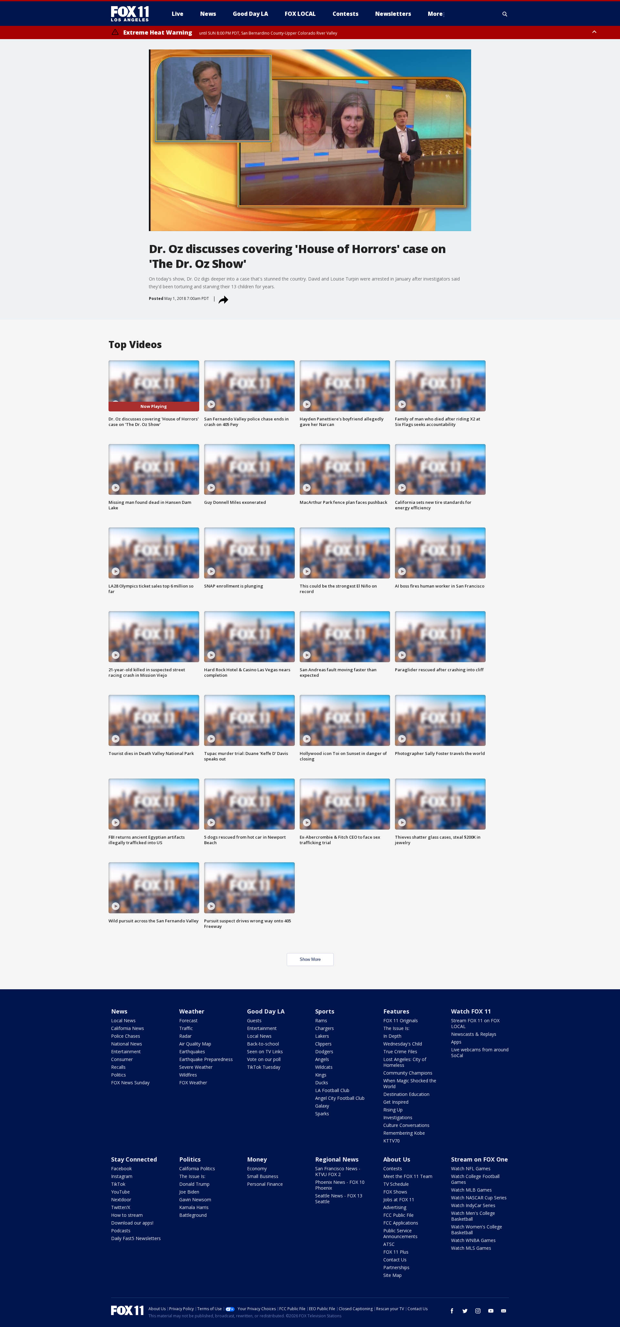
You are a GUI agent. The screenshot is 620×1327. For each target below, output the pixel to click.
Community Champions (407, 1073)
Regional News (336, 1159)
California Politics (197, 1168)
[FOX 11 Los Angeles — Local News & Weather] (132, 14)
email (504, 1311)
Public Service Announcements (400, 1233)
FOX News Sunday (130, 1082)
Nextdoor (121, 1199)
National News (126, 1044)
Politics (118, 1075)
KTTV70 (391, 1141)
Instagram (121, 1176)
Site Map (392, 1275)
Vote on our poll (264, 1059)
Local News (123, 1020)
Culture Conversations (406, 1125)
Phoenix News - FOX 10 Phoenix (340, 1185)
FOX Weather (193, 1082)
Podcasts (120, 1230)
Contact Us (395, 1260)
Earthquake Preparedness (206, 1059)
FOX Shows (395, 1192)
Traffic (186, 1028)
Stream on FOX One (479, 1159)
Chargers (324, 1028)
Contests (392, 1168)
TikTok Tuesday (263, 1067)
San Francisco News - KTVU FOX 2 (337, 1171)
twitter (465, 1311)
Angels (322, 1059)
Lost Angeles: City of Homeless (404, 1062)
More (435, 13)
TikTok (118, 1184)
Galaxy (322, 1106)
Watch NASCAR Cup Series (479, 1197)
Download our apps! (132, 1223)
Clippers (323, 1044)
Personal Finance (265, 1184)
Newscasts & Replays (473, 1034)
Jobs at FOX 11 (398, 1199)
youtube (491, 1311)
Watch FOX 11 (471, 1011)
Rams (321, 1020)
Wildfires (188, 1075)
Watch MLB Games (471, 1190)
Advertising (394, 1207)
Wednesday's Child (402, 1044)
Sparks (322, 1113)
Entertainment (126, 1051)
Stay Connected (134, 1159)
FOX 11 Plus (395, 1252)
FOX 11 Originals (400, 1020)
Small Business (262, 1176)
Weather (191, 1011)
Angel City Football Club (340, 1098)
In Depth (392, 1036)
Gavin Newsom (195, 1199)
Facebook (121, 1168)
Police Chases (125, 1036)
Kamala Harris (194, 1207)
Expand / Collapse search (505, 14)
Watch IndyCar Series (473, 1205)
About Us (396, 1159)
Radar (185, 1036)
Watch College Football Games (475, 1179)
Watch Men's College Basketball (473, 1216)
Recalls (118, 1067)
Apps (456, 1042)
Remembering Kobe (404, 1133)
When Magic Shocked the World (409, 1083)
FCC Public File (398, 1215)
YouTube (120, 1192)
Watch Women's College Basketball (476, 1230)
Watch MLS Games (471, 1248)
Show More (310, 959)
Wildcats (324, 1067)
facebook (452, 1311)
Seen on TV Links (265, 1051)
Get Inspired (395, 1102)
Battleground (193, 1215)
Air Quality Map (195, 1044)
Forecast (188, 1020)
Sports (324, 1011)
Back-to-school (263, 1044)
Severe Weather (195, 1067)
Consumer (122, 1059)
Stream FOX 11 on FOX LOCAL (475, 1023)
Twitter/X (120, 1207)
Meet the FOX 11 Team (407, 1176)
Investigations (397, 1117)
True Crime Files (400, 1051)
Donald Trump (194, 1184)
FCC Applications (400, 1223)
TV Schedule (396, 1184)
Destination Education (406, 1094)
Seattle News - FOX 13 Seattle (338, 1199)
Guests (254, 1020)
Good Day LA (265, 1011)
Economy (257, 1168)
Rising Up (393, 1110)
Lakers (322, 1036)
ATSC (389, 1244)
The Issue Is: (396, 1028)
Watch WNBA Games (473, 1240)
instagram (478, 1311)
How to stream (127, 1215)
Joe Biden (189, 1192)
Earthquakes (192, 1051)
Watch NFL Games (471, 1168)
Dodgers (324, 1051)
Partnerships (396, 1267)
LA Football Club (332, 1090)
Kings (320, 1075)
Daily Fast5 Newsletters (136, 1238)
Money (257, 1159)
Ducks (321, 1082)
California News (127, 1028)
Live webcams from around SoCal (480, 1052)
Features (396, 1011)
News (119, 1011)
